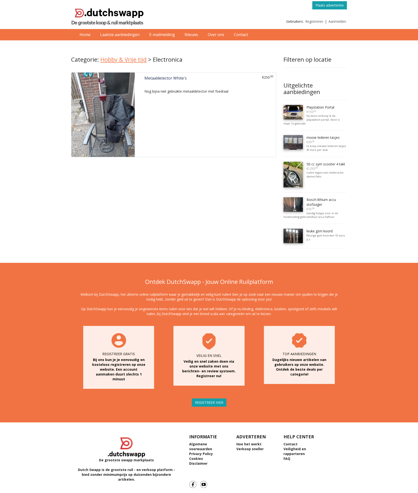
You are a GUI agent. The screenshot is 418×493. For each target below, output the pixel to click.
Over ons (216, 34)
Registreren (314, 21)
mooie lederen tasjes (323, 139)
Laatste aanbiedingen (120, 34)
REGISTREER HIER (209, 402)
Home (85, 34)
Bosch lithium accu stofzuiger (321, 204)
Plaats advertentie (329, 5)
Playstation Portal (320, 109)
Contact (241, 34)
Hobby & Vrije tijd (123, 59)
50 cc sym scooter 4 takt (325, 166)
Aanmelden (337, 21)
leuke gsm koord (319, 231)
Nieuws (191, 34)
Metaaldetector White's (165, 78)
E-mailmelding (162, 34)
